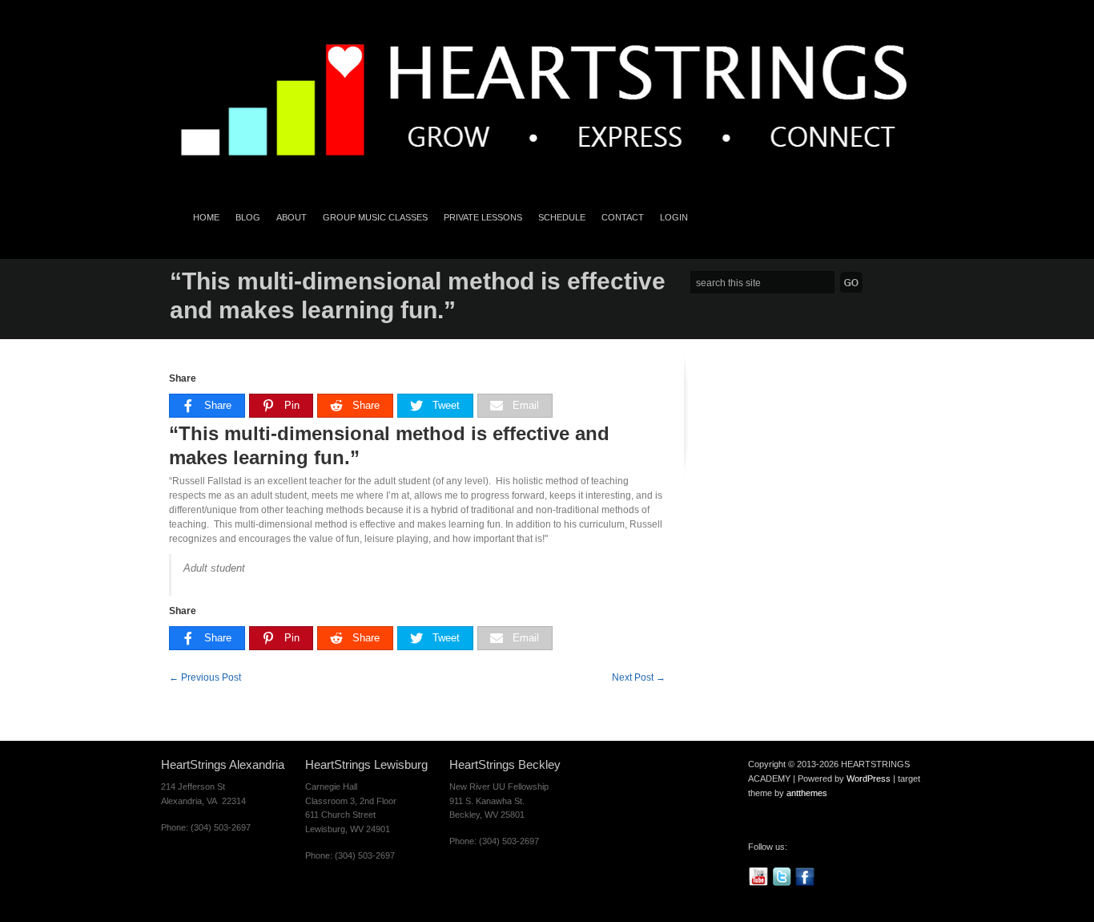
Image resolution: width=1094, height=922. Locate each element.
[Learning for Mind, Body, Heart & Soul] (547, 178)
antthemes (806, 793)
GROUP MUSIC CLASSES (375, 217)
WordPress (869, 778)
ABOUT (291, 217)
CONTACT (622, 217)
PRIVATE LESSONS (483, 217)
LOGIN (674, 217)
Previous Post (205, 677)
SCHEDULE (561, 217)
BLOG (247, 217)
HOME (206, 217)
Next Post (639, 677)
